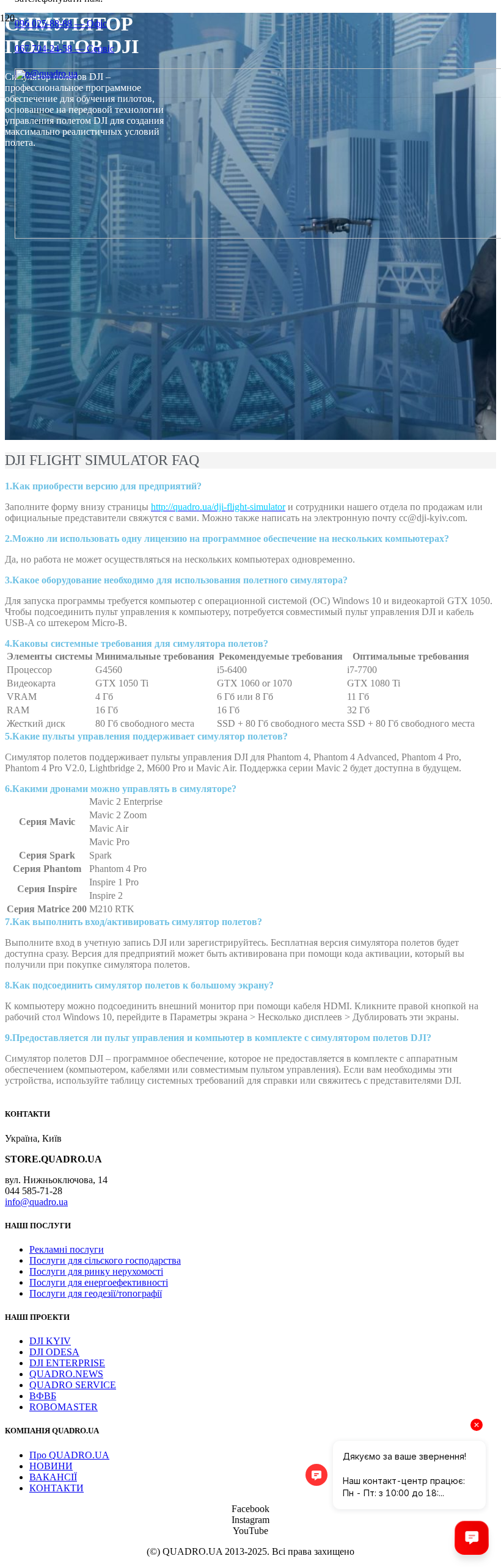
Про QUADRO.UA (69, 1455)
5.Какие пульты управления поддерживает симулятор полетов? (146, 736)
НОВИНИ (51, 1466)
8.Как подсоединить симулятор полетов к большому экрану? (139, 985)
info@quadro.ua (36, 1202)
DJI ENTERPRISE (67, 1363)
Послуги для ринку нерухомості (96, 1271)
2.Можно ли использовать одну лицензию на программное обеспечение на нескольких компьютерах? (227, 538)
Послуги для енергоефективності (98, 1282)
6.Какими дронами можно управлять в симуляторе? (120, 789)
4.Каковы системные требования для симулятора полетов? (136, 643)
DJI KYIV (50, 1341)
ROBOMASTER (63, 1407)
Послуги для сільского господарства (105, 1260)
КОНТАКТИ (56, 1488)
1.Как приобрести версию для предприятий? (103, 486)
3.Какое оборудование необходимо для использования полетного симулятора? (176, 580)
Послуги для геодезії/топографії (95, 1293)
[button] (250, 486)
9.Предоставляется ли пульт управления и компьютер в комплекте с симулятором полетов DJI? (218, 1037)
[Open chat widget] (472, 1538)
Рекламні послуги (66, 1249)
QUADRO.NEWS (66, 1374)
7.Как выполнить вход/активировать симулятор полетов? (133, 922)
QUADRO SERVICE (72, 1385)
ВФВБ (42, 1396)
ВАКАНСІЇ (53, 1477)
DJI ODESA (54, 1352)
